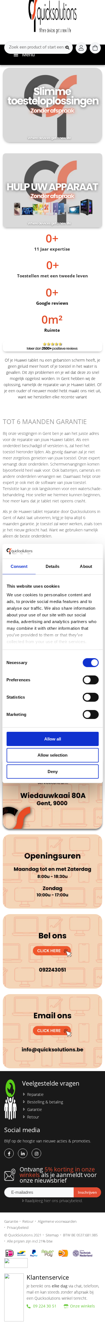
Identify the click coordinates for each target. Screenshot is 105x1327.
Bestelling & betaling (45, 1102)
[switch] (91, 679)
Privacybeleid (18, 1227)
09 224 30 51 (44, 1306)
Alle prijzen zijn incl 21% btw (29, 1241)
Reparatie (35, 1094)
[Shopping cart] (95, 48)
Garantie (34, 1109)
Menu (28, 54)
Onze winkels (82, 1306)
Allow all (52, 738)
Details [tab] (52, 566)
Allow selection (52, 755)
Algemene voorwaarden (57, 1221)
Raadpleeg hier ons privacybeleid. (53, 1200)
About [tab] (86, 566)
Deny (53, 771)
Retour (33, 1117)
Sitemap (52, 1235)
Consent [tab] (19, 566)
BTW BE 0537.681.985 (80, 1235)
